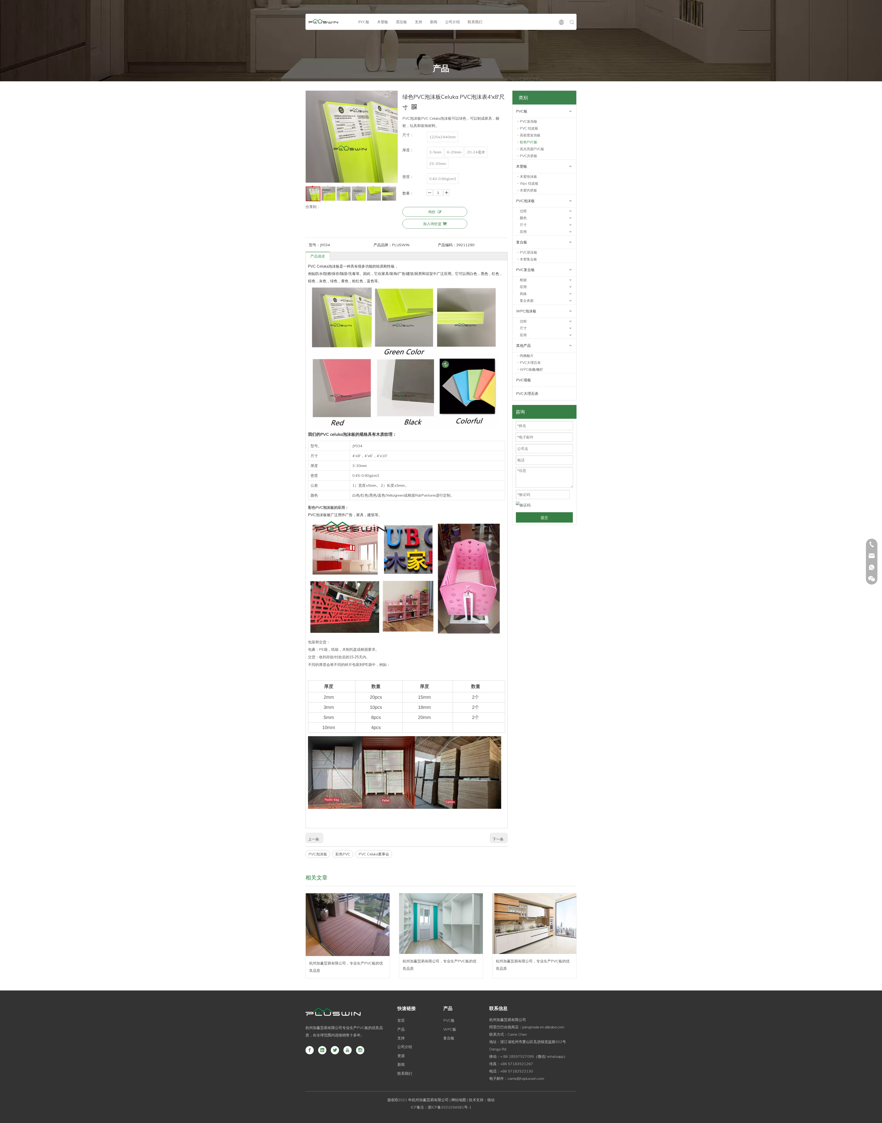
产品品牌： (382, 245)
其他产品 (523, 345)
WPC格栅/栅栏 (531, 369)
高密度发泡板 (530, 135)
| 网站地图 (457, 1100)
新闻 (433, 22)
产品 (401, 1029)
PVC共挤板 (528, 156)
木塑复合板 (528, 259)
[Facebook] (309, 1050)
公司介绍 (452, 22)
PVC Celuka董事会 (374, 854)
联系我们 (475, 22)
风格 (523, 293)
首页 (401, 1020)
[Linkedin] (322, 1050)
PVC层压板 (528, 252)
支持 (418, 22)
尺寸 (523, 225)
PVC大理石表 (530, 362)
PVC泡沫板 (317, 854)
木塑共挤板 (528, 190)
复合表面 (527, 300)
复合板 (521, 242)
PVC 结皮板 (529, 128)
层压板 (401, 22)
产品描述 (317, 256)
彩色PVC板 (528, 142)
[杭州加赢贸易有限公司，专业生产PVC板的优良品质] (348, 924)
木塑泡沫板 (528, 176)
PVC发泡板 (528, 121)
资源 (401, 1055)
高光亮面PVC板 (532, 149)
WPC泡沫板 (526, 311)
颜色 (523, 218)
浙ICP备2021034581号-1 (450, 1107)
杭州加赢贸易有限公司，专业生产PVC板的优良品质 (346, 967)
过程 (523, 211)
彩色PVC (342, 854)
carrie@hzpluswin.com (526, 1078)
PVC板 (363, 22)
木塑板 (382, 22)
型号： (314, 245)
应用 (523, 231)
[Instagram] (360, 1050)
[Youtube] (347, 1050)
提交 (544, 517)
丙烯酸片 (527, 356)
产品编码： (447, 245)
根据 (523, 280)
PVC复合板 (525, 269)
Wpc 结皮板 (529, 183)
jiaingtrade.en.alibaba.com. (543, 1027)
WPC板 (449, 1029)
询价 (431, 211)
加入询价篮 (432, 223)
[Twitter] (335, 1050)
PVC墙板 (523, 380)
